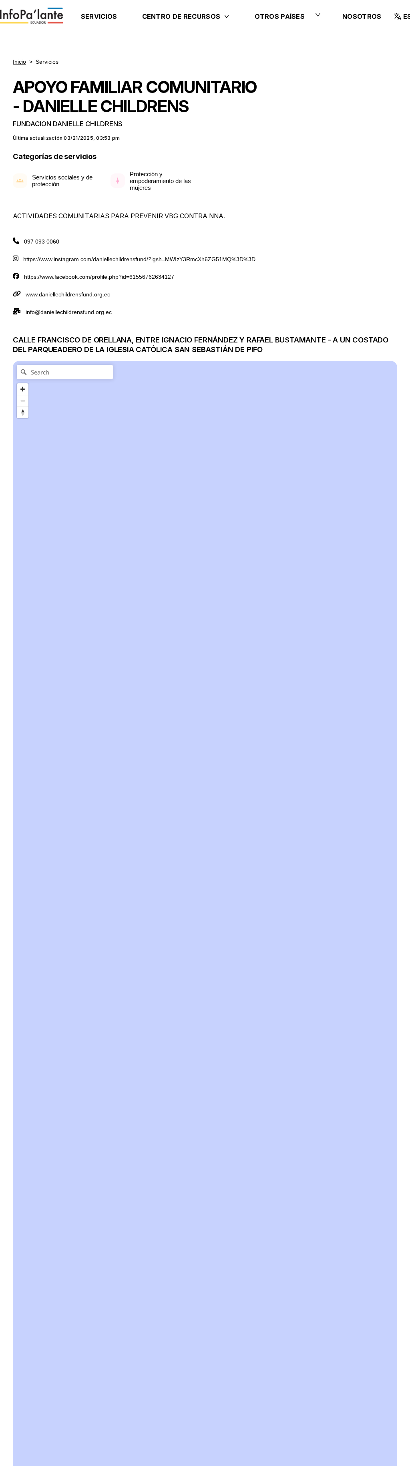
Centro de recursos (181, 16)
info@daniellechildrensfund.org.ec (69, 312)
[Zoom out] (22, 401)
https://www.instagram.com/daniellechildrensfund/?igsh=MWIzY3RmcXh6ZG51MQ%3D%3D (139, 259)
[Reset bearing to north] (22, 412)
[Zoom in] (22, 389)
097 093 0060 (41, 241)
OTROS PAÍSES (280, 16)
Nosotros (362, 16)
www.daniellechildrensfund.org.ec (68, 294)
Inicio (19, 61)
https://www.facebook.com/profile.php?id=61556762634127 (99, 277)
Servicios (99, 16)
